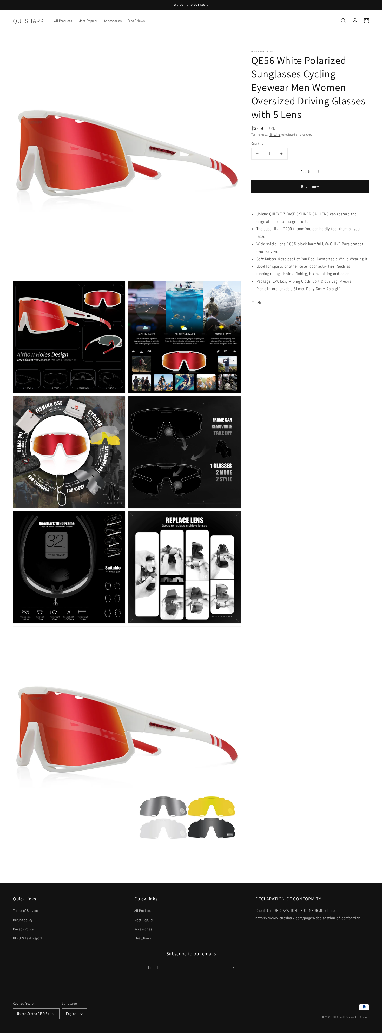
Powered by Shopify (357, 1017)
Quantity (257, 143)
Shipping (275, 135)
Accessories (143, 929)
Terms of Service (25, 910)
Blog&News (142, 938)
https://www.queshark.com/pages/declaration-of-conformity (307, 918)
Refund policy (23, 920)
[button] (343, 21)
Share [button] (261, 302)
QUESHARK (339, 1017)
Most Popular (144, 920)
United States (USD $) (33, 1013)
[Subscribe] (232, 967)
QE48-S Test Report (27, 938)
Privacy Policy (23, 929)
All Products (143, 910)
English (71, 1013)
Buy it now (310, 186)
